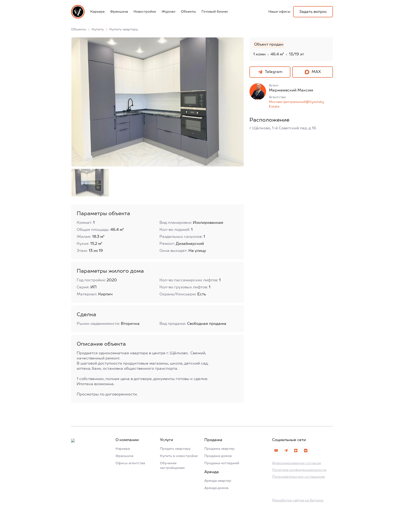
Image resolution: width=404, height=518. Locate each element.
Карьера (97, 11)
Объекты (188, 11)
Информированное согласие (296, 463)
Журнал (168, 11)
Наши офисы (279, 11)
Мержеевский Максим (291, 90)
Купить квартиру (123, 29)
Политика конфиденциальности (299, 470)
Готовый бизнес (215, 11)
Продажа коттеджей (221, 463)
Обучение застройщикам (172, 466)
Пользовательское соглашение (298, 476)
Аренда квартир (217, 480)
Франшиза (119, 11)
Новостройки (144, 11)
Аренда (211, 472)
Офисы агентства (130, 463)
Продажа (213, 440)
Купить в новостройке (179, 456)
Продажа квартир (219, 448)
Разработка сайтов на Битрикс (298, 500)
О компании (127, 440)
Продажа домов (218, 456)
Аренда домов (216, 488)
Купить (98, 29)
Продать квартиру (175, 448)
